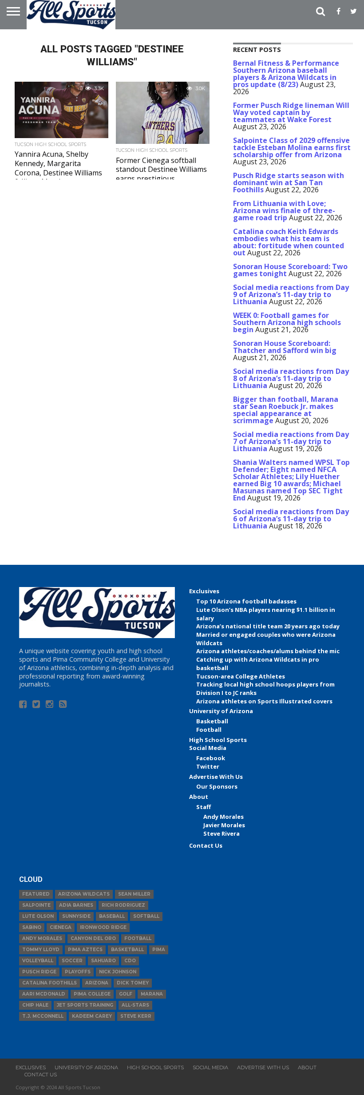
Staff (203, 807)
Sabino (31, 927)
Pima (158, 949)
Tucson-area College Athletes (240, 676)
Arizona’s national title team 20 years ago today (268, 626)
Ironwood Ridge (103, 927)
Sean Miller (134, 894)
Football (209, 730)
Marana (152, 994)
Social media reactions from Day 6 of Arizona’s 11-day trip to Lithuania (291, 519)
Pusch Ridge (39, 972)
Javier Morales (224, 825)
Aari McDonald (43, 994)
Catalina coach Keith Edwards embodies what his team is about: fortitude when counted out (288, 242)
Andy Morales (223, 817)
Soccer (72, 961)
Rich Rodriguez (123, 905)
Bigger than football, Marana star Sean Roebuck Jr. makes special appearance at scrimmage (285, 409)
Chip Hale (35, 1005)
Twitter (207, 766)
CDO (130, 961)
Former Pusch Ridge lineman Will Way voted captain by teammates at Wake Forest (291, 112)
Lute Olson (38, 916)
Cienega (60, 927)
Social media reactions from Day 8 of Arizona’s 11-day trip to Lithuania (291, 378)
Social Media (207, 748)
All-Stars (135, 1005)
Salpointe (36, 905)
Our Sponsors (216, 786)
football (137, 938)
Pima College (92, 994)
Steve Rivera (221, 833)
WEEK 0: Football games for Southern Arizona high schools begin (287, 322)
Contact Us (205, 845)
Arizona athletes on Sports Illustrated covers (264, 701)
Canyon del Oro (93, 938)
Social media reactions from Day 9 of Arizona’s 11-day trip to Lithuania (291, 294)
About (198, 797)
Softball (146, 916)
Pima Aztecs (85, 949)
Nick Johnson (117, 972)
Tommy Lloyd (40, 949)
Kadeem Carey (92, 1016)
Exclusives (204, 591)
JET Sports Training (85, 1005)
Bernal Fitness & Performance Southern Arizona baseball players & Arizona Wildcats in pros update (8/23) (286, 73)
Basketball (212, 721)
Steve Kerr (135, 1016)
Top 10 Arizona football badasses (246, 601)
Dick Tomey (133, 983)
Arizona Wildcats (84, 894)
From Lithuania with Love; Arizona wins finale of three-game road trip (284, 210)
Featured (36, 894)
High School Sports (218, 740)
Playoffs (78, 972)
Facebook (210, 758)
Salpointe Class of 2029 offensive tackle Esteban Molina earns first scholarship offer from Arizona (292, 147)
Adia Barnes (76, 905)
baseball (112, 916)
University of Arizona (221, 711)
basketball (127, 949)
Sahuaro (103, 961)
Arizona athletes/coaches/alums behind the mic (268, 651)
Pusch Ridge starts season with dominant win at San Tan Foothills (288, 182)
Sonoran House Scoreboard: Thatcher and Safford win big (284, 346)
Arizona (96, 983)
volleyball (37, 961)
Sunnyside (76, 916)
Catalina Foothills (49, 983)
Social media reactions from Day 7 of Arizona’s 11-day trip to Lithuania (291, 441)
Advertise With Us (216, 777)
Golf (125, 994)
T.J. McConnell (42, 1016)
